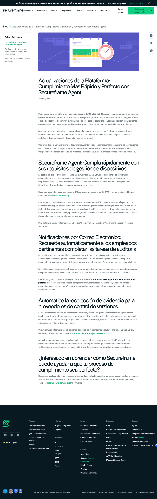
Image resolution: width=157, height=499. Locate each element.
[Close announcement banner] (149, 3)
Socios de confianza (88, 425)
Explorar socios (86, 441)
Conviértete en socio (88, 437)
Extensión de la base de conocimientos (116, 446)
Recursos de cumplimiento (117, 433)
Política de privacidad (107, 492)
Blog (108, 425)
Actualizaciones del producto (36, 439)
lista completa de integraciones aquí (89, 333)
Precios (32, 444)
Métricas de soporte (140, 441)
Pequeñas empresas (63, 425)
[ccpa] (16, 491)
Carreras (87, 459)
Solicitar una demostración (139, 10)
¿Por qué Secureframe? (38, 433)
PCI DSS (58, 454)
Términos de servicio (89, 492)
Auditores (84, 429)
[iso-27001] (11, 491)
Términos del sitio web (125, 492)
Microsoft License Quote (115, 460)
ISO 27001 (59, 446)
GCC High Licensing (114, 456)
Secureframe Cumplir (37, 425)
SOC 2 (57, 442)
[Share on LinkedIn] (151, 43)
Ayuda (134, 425)
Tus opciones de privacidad (143, 445)
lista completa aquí (61, 195)
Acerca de (84, 454)
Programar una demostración (143, 433)
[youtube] (17, 435)
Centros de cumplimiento (116, 429)
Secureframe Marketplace (39, 448)
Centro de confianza (88, 472)
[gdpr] (20, 491)
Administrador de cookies (145, 492)
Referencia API (112, 452)
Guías (108, 437)
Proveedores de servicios (90, 433)
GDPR (57, 462)
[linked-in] (5, 435)
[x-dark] (11, 435)
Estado (135, 437)
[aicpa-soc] (5, 491)
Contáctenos (137, 429)
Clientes (83, 468)
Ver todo (58, 466)
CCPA (57, 458)
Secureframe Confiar (37, 429)
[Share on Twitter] (151, 36)
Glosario (109, 441)
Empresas (58, 429)
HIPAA (57, 450)
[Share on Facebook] (151, 51)
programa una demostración (59, 382)
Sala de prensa (86, 465)
